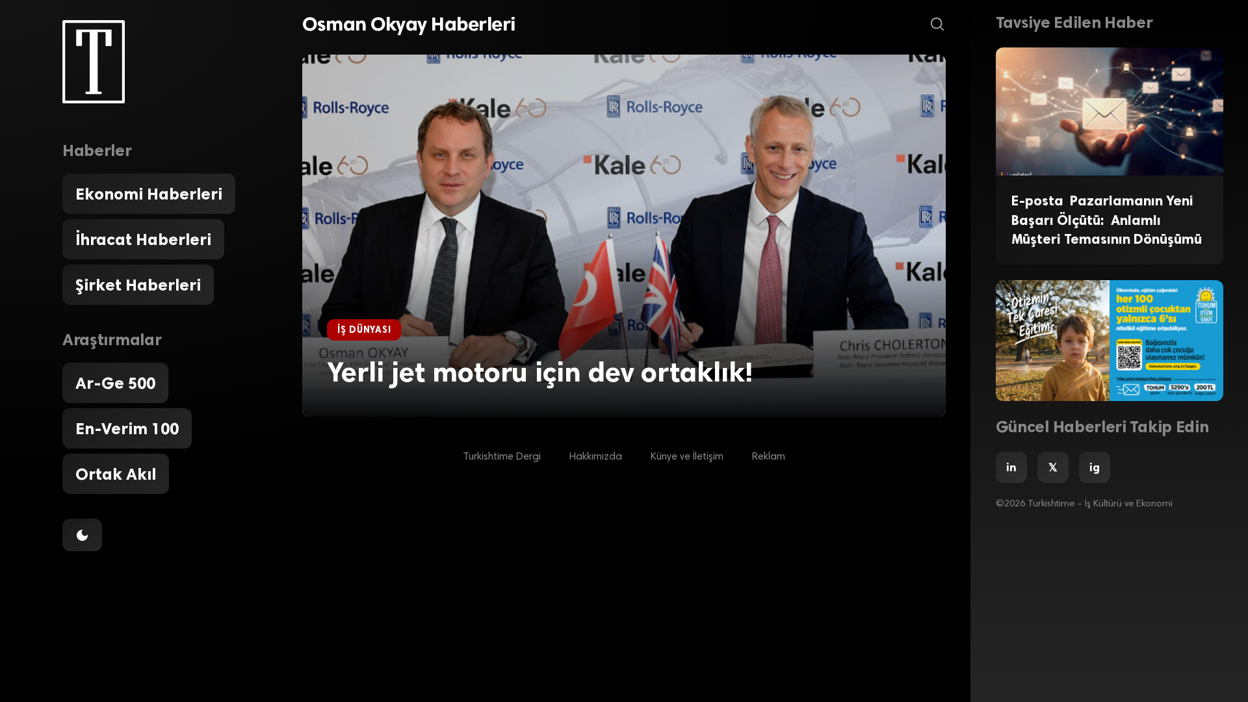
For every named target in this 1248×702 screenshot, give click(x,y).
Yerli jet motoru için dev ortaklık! (540, 372)
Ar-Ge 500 (115, 383)
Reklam (768, 457)
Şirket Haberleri (138, 284)
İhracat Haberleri (143, 239)
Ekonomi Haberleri (148, 193)
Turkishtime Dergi (502, 457)
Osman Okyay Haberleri (408, 24)
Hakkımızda (595, 457)
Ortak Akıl (115, 474)
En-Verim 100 (127, 428)
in (1011, 467)
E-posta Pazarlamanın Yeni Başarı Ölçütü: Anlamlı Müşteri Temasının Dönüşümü (1106, 219)
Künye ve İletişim (687, 457)
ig (1094, 467)
